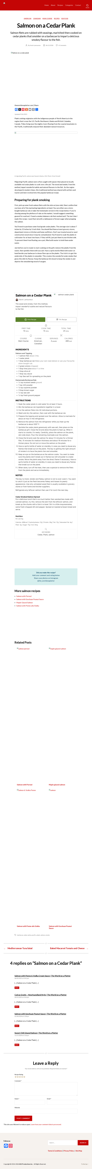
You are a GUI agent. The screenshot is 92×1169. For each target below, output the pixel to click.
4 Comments (62, 45)
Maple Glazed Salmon (24, 603)
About (53, 5)
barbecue (20, 935)
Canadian (37, 18)
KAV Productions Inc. (26, 1164)
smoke (47, 935)
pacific (34, 935)
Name (17, 1099)
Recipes (60, 5)
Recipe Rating (19, 1074)
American (27, 18)
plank (38, 935)
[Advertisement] (46, 277)
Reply (17, 987)
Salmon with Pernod (23, 596)
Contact (78, 5)
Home (46, 5)
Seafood (64, 18)
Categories (69, 5)
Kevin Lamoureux (35, 45)
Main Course (47, 18)
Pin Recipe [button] (63, 319)
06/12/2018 (49, 45)
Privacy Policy (69, 1151)
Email (49, 1099)
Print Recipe (31, 319)
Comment (18, 1081)
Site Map (79, 1151)
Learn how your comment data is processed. (46, 1124)
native (29, 935)
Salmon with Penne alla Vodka (27, 606)
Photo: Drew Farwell (54, 176)
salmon (43, 935)
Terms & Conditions (55, 1151)
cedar (25, 935)
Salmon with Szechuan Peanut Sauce (30, 599)
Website (17, 1107)
